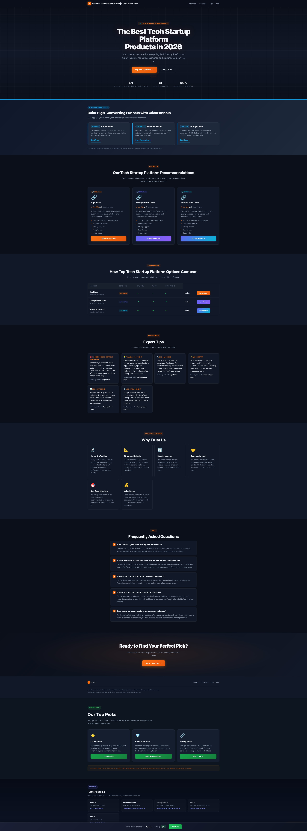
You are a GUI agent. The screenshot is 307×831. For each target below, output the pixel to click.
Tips (211, 4)
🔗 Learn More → (109, 238)
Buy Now (175, 827)
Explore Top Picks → (144, 70)
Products (192, 4)
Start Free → (96, 140)
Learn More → (204, 293)
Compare (202, 4)
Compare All (167, 70)
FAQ (217, 4)
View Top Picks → (154, 663)
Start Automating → (143, 140)
